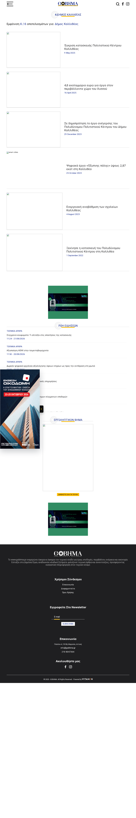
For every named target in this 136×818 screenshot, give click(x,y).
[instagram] (127, 4)
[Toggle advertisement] (41, 409)
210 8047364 (68, 652)
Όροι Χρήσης (68, 592)
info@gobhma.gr (68, 648)
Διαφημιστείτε (68, 588)
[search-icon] (118, 4)
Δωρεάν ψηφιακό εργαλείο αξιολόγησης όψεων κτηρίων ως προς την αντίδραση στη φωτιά (51, 366)
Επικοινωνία (68, 584)
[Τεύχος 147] (68, 457)
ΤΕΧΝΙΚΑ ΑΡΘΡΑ (14, 331)
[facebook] (122, 4)
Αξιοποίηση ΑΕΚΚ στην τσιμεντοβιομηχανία (27, 350)
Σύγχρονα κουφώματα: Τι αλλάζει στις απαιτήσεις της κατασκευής (39, 335)
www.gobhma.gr (18, 559)
